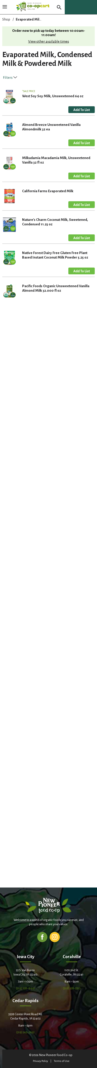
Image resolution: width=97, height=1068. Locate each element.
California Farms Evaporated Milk (47, 191)
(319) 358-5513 (72, 988)
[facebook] (42, 937)
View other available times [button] (48, 41)
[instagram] (55, 937)
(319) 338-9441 (25, 988)
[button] (81, 109)
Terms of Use (61, 1061)
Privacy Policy (40, 1061)
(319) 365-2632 (25, 1032)
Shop (6, 19)
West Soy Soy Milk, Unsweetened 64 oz (52, 96)
